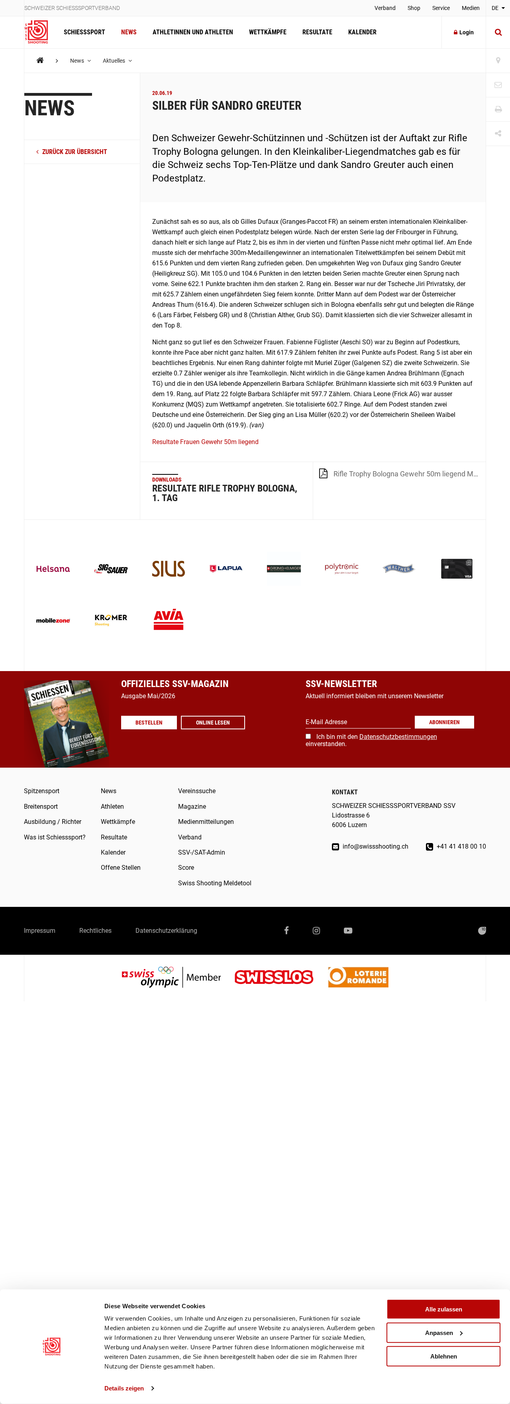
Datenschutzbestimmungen (398, 737)
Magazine (192, 806)
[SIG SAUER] (111, 569)
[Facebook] (286, 931)
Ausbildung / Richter (52, 821)
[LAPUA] (226, 569)
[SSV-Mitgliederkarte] (457, 569)
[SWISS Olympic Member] (177, 978)
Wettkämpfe (267, 32)
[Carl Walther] (399, 569)
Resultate (317, 32)
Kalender (362, 32)
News (129, 32)
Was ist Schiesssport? (55, 837)
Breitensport (41, 806)
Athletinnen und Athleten (193, 32)
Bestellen (149, 722)
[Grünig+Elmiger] (284, 569)
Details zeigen (124, 1388)
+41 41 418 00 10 (460, 846)
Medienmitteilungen (206, 821)
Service (441, 8)
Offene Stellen (121, 867)
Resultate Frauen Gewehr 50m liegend (205, 442)
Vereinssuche (197, 791)
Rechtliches (95, 930)
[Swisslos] (280, 978)
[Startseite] (40, 32)
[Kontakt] (498, 85)
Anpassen (439, 1332)
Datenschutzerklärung (166, 930)
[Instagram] (316, 931)
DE (496, 8)
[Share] (498, 134)
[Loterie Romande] (358, 978)
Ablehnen (443, 1356)
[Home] (40, 60)
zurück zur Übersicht (74, 152)
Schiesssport (84, 32)
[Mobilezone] (53, 621)
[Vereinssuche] (498, 61)
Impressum (39, 930)
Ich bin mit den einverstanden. (371, 740)
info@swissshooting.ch (374, 846)
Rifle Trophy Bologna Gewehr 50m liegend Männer (409, 474)
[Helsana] (53, 569)
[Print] (498, 109)
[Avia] (169, 621)
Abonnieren (444, 722)
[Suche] (498, 32)
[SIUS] (169, 569)
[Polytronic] (342, 569)
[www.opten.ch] (482, 931)
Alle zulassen (443, 1309)
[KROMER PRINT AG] (111, 621)
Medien (471, 8)
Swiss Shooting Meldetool (214, 883)
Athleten (112, 806)
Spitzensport (41, 791)
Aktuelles (114, 60)
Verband (385, 8)
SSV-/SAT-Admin (201, 852)
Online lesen (213, 722)
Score (186, 867)
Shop (414, 8)
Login (466, 32)
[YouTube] (348, 931)
